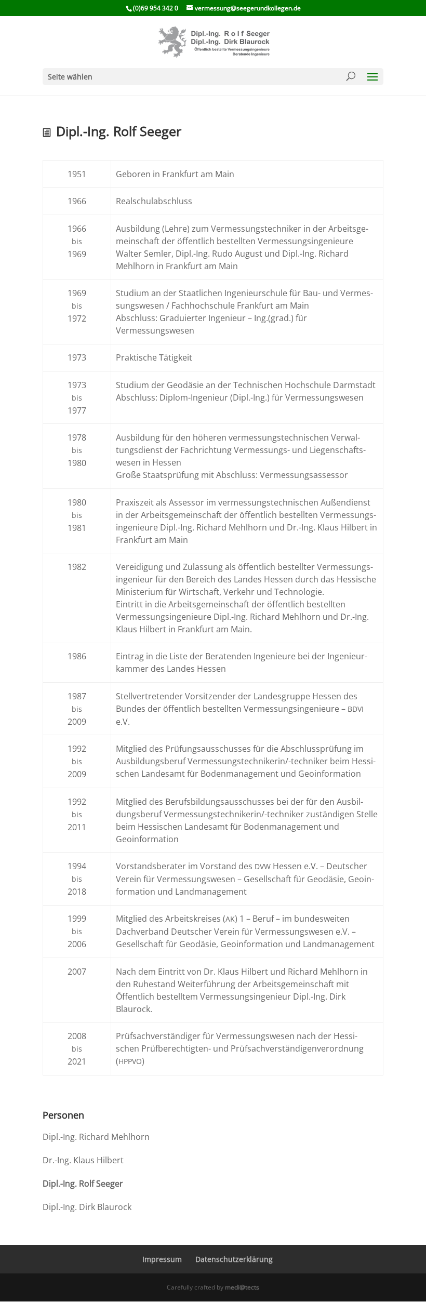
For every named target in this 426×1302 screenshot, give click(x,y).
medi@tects (242, 1287)
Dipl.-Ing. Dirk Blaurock (87, 1207)
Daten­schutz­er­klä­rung (234, 1259)
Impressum (162, 1259)
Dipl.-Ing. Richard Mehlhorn (96, 1136)
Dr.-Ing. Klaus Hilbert (83, 1160)
